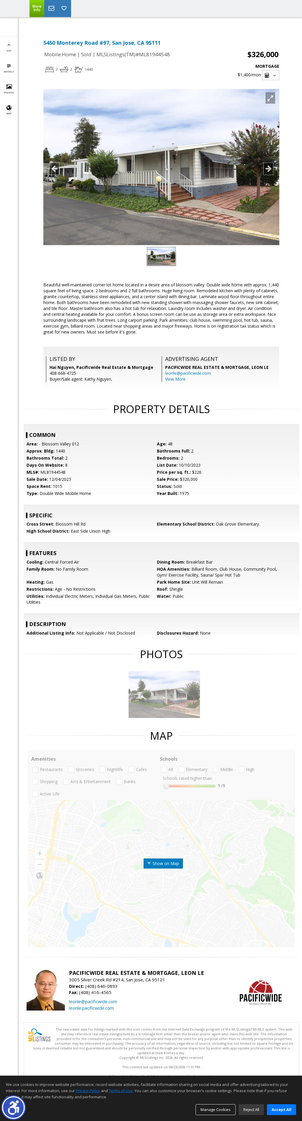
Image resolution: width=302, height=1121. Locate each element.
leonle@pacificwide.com (188, 373)
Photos (9, 92)
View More (175, 379)
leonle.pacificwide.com (91, 1008)
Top (8, 50)
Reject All (251, 1109)
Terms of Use (121, 1090)
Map (9, 113)
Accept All (281, 1109)
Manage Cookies (216, 1109)
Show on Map (165, 863)
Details (9, 71)
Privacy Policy (88, 1090)
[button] (13, 1107)
